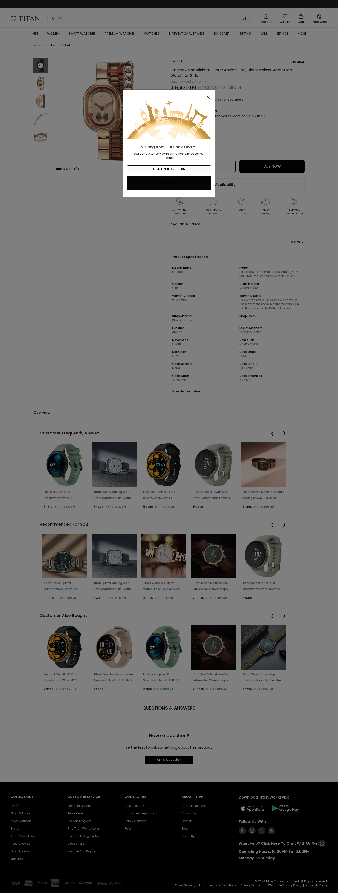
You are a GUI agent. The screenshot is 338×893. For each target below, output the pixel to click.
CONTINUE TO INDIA (169, 169)
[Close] (169, 95)
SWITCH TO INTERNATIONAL (169, 183)
